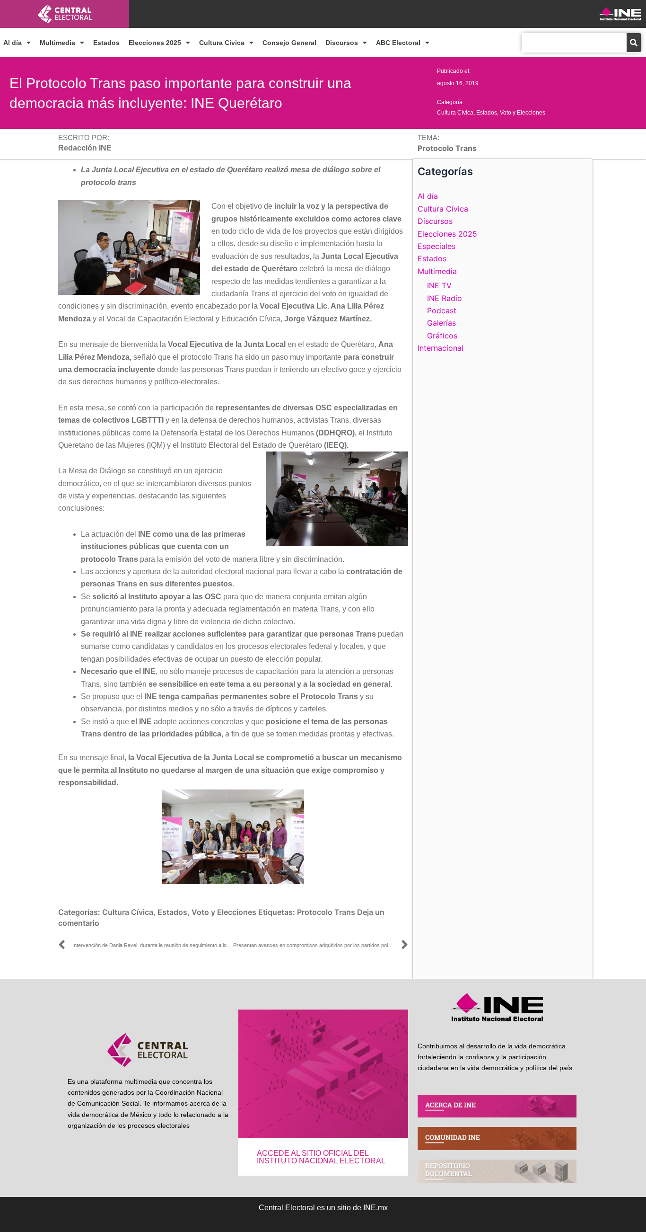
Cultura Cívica (221, 42)
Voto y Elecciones (522, 112)
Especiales (436, 246)
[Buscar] (634, 42)
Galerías (441, 323)
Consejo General (289, 42)
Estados (106, 42)
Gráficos (442, 335)
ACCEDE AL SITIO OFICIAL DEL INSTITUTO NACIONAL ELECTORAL (321, 1157)
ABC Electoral (398, 42)
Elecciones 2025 (155, 42)
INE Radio (444, 298)
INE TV (439, 285)
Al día (12, 42)
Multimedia (57, 42)
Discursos (341, 42)
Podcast (441, 310)
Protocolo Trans (326, 912)
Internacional (440, 348)
